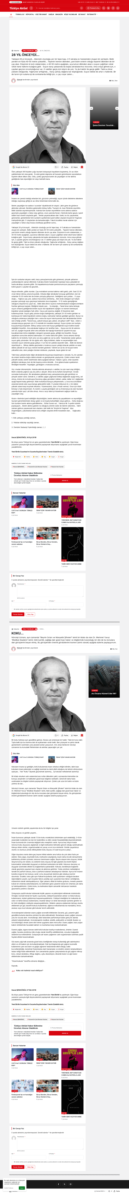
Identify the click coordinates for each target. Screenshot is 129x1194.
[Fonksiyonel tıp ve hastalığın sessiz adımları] (23, 547)
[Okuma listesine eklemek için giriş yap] (81, 167)
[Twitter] (64, 1184)
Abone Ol (65, 480)
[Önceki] (91, 108)
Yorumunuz (21, 584)
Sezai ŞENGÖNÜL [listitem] (18, 466)
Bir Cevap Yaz (18, 576)
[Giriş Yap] (113, 8)
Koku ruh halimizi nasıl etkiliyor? (29, 970)
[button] (108, 8)
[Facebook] (58, 1184)
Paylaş (118, 1191)
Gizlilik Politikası (8, 1188)
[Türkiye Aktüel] (18, 8)
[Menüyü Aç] (31, 8)
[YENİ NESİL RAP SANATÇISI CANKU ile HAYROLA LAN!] (72, 511)
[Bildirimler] (118, 8)
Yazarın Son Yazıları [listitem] (57, 466)
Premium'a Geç (95, 8)
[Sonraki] (116, 108)
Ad (13, 601)
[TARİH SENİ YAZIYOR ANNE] (72, 547)
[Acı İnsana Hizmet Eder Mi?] (104, 676)
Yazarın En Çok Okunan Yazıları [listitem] (37, 466)
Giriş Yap (30, 614)
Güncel (19, 80)
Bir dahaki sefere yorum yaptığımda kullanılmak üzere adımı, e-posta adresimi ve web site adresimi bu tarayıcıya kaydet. (47, 609)
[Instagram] (70, 1184)
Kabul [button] (21, 1188)
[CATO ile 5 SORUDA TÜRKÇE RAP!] (29, 191)
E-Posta (52, 601)
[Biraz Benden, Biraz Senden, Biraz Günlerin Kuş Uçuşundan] (47, 547)
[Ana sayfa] (11, 14)
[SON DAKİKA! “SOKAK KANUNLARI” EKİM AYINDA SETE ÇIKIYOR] (104, 108)
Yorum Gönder (18, 614)
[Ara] (104, 8)
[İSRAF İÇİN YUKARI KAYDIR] (66, 191)
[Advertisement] (64, 33)
